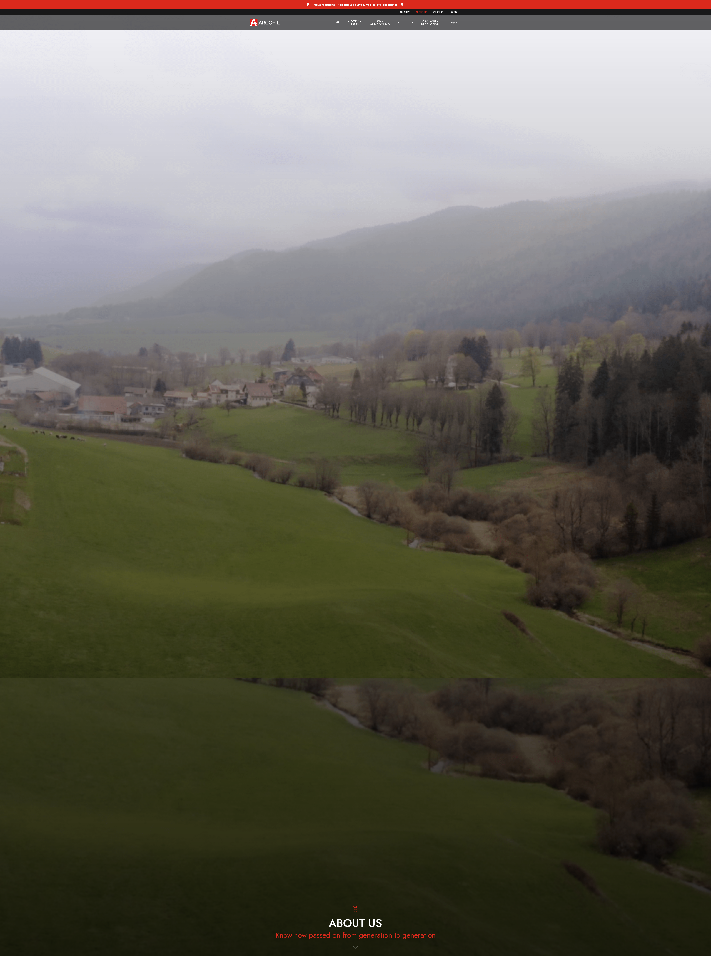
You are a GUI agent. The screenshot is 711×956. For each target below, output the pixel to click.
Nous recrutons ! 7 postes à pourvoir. (356, 5)
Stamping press (355, 22)
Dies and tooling (380, 22)
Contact (454, 22)
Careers (438, 12)
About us (421, 12)
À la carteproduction (430, 22)
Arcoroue (405, 22)
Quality (405, 12)
